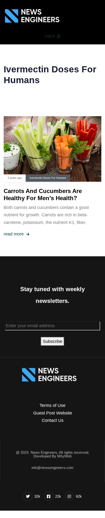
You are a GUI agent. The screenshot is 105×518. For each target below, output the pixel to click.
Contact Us (52, 420)
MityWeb (64, 456)
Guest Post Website (52, 413)
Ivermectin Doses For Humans (48, 177)
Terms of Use (52, 405)
